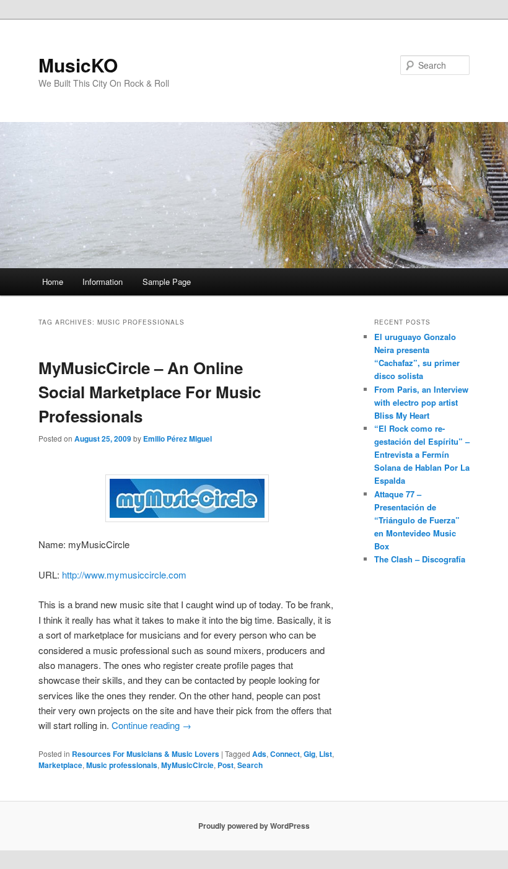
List (325, 753)
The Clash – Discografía (419, 559)
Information (102, 281)
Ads (259, 753)
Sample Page (166, 281)
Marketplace (60, 765)
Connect (285, 753)
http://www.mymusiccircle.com (124, 574)
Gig (309, 753)
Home (52, 281)
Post (225, 765)
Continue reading (151, 724)
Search (250, 765)
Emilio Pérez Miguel (177, 438)
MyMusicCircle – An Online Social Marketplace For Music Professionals (149, 391)
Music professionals (121, 765)
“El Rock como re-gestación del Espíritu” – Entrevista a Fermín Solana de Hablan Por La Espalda (422, 454)
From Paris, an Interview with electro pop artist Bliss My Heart (421, 402)
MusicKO (78, 64)
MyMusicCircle (187, 765)
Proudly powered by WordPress (254, 825)
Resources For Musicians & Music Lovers (145, 753)
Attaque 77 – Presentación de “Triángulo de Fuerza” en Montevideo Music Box (417, 520)
